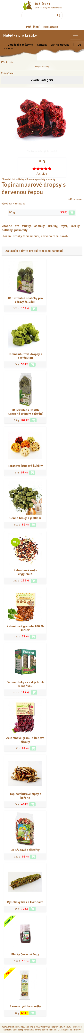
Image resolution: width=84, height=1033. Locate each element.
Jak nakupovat (60, 44)
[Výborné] (46, 168)
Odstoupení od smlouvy (69, 1029)
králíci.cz (42, 4)
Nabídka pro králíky (20, 35)
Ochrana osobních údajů (44, 1029)
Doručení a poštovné (20, 44)
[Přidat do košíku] (72, 213)
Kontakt (42, 44)
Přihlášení (32, 27)
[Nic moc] (38, 168)
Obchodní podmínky (22, 1029)
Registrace (50, 27)
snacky (51, 179)
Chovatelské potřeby (13, 179)
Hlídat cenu (75, 199)
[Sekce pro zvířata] (75, 36)
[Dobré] (42, 168)
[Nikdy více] (34, 168)
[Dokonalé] (50, 168)
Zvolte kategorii (42, 80)
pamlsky (40, 179)
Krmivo (30, 179)
